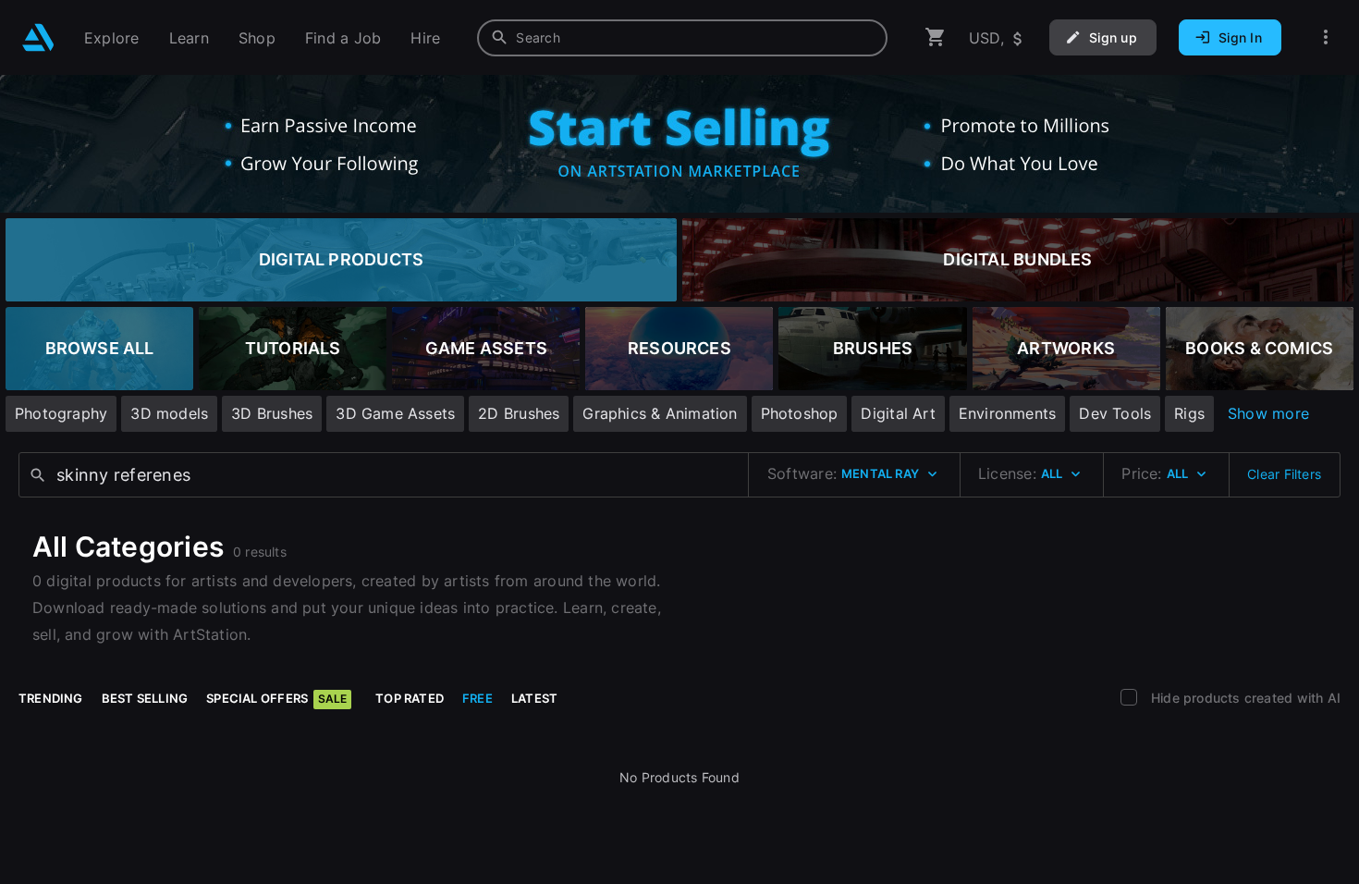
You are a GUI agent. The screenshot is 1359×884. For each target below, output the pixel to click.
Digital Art (898, 413)
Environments (1008, 413)
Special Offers (276, 698)
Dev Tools (1115, 413)
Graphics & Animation (659, 413)
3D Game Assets (395, 413)
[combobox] (682, 37)
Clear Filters (1284, 474)
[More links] (1326, 37)
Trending (50, 698)
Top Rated (409, 698)
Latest (534, 698)
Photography (61, 413)
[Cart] (935, 37)
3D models (169, 413)
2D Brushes (518, 413)
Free (477, 698)
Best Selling (145, 698)
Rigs (1189, 413)
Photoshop (800, 413)
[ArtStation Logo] (38, 37)
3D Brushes (271, 413)
